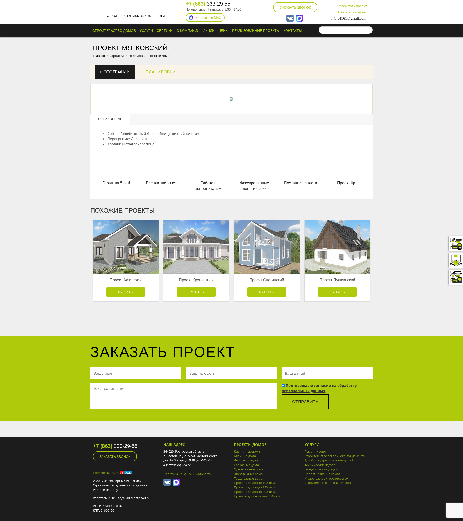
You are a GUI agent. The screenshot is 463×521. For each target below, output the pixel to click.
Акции (209, 31)
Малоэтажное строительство (326, 478)
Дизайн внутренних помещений (329, 460)
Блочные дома (245, 456)
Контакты (292, 31)
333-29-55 (208, 4)
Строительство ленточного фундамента (335, 456)
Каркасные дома (246, 465)
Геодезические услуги (321, 469)
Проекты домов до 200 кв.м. (255, 491)
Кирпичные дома (247, 451)
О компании (188, 31)
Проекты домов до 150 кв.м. (255, 487)
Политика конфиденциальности (187, 474)
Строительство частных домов (328, 483)
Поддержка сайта (106, 472)
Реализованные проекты (255, 31)
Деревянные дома (247, 460)
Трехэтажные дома (248, 478)
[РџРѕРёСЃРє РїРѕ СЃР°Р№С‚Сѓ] (368, 30)
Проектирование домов (322, 474)
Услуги (146, 31)
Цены (223, 31)
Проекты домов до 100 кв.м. (255, 483)
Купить (125, 291)
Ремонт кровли (316, 451)
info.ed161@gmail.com (348, 18)
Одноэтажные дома (248, 469)
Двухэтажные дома (248, 474)
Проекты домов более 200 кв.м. (257, 496)
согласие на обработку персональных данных (319, 388)
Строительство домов (114, 31)
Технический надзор (320, 465)
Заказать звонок (295, 7)
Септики (165, 31)
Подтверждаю (319, 388)
